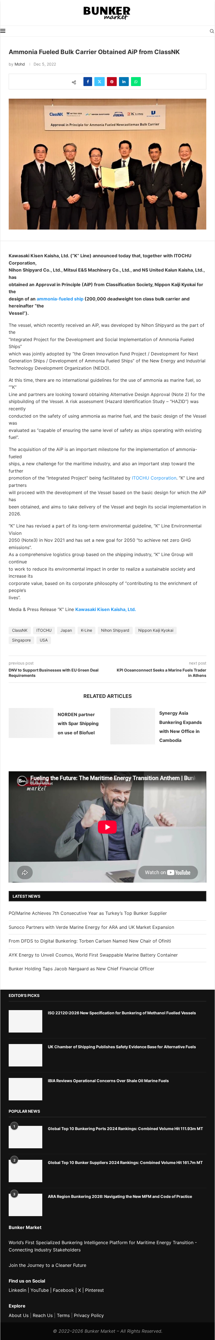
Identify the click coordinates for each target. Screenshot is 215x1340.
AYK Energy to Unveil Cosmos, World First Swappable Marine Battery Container (93, 955)
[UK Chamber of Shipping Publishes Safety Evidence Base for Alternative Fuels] (25, 1055)
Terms (63, 1315)
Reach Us (43, 1315)
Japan (66, 630)
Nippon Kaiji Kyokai (155, 630)
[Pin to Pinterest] (112, 81)
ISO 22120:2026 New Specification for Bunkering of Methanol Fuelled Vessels (122, 1012)
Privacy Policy (89, 1315)
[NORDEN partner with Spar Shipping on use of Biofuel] (31, 723)
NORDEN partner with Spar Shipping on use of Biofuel (78, 723)
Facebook (63, 1290)
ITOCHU (44, 630)
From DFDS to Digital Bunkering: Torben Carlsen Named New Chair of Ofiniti (90, 941)
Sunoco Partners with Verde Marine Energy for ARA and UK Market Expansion (91, 927)
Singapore (21, 640)
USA (44, 640)
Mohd (20, 64)
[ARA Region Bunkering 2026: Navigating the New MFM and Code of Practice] (25, 1205)
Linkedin (17, 1290)
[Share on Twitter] (99, 81)
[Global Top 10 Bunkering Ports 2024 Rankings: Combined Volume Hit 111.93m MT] (25, 1137)
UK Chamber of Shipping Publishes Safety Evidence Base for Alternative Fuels (122, 1046)
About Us (19, 1315)
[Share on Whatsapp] (136, 81)
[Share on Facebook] (87, 81)
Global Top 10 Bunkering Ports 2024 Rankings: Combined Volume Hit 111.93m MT (125, 1128)
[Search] (212, 31)
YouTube (40, 1290)
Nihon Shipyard (115, 630)
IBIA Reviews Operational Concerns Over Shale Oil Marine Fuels (108, 1080)
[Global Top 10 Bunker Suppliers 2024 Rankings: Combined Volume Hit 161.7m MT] (25, 1171)
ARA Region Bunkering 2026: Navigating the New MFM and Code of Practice (120, 1196)
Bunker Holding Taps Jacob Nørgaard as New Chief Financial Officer (81, 968)
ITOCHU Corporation (154, 478)
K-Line (86, 630)
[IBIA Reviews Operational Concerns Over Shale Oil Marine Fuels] (25, 1089)
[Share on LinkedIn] (124, 81)
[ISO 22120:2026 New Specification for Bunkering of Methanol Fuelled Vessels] (25, 1021)
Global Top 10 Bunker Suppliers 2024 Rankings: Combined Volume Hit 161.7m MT (125, 1162)
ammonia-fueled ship (60, 299)
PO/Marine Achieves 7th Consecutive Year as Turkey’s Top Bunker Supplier (88, 913)
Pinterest (94, 1290)
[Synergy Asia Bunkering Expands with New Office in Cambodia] (132, 726)
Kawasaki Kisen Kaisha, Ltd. (105, 609)
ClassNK (19, 630)
